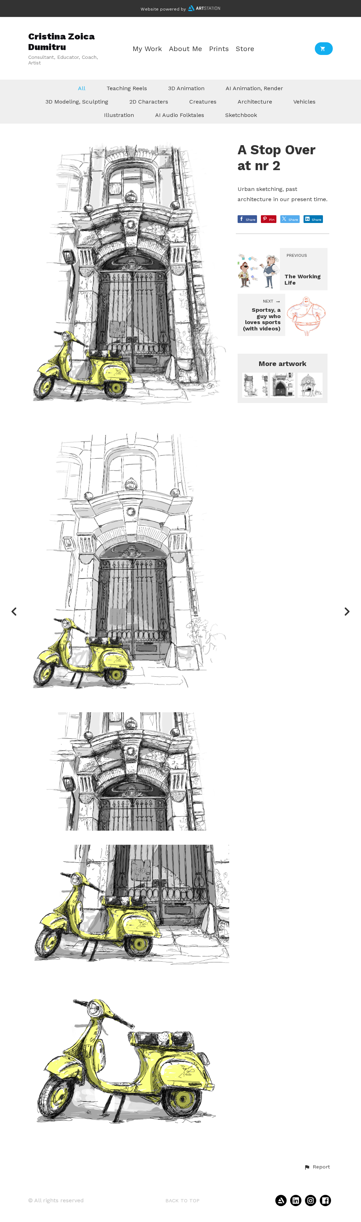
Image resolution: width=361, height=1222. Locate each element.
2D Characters (148, 101)
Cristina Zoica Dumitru (61, 41)
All (81, 88)
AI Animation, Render (254, 88)
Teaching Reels (126, 88)
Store (245, 49)
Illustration (119, 115)
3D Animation (186, 88)
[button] (317, 1167)
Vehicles (304, 101)
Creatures (202, 101)
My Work (147, 49)
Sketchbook (241, 115)
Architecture (255, 101)
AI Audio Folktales (179, 115)
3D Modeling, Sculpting (76, 101)
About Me (185, 49)
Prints (219, 49)
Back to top (182, 1200)
